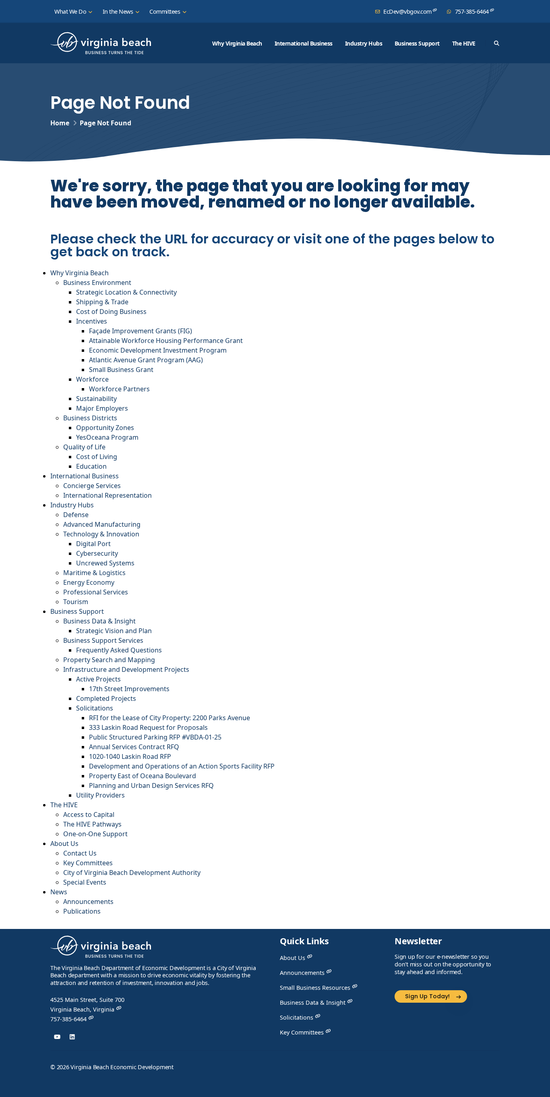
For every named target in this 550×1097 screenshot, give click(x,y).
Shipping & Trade (102, 301)
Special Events (84, 882)
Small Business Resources (316, 987)
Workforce (92, 379)
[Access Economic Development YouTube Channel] (57, 1036)
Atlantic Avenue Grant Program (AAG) (146, 359)
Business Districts (90, 417)
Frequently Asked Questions (119, 650)
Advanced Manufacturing (102, 524)
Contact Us (80, 853)
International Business (304, 43)
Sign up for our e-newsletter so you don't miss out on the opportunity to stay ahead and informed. (443, 964)
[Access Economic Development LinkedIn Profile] (72, 1036)
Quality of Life (84, 447)
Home (59, 122)
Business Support (417, 43)
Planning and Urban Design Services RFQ (151, 785)
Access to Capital (88, 814)
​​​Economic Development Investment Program (158, 350)
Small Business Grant (121, 369)
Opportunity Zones (105, 427)
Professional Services (95, 592)
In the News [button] (118, 11)
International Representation (107, 495)
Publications (82, 911)
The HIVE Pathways (92, 824)
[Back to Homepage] (100, 949)
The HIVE (464, 43)
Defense (76, 514)
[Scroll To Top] (536, 1088)
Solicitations (94, 708)
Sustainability (96, 398)
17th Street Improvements (129, 688)
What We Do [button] (71, 11)
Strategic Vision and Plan (114, 630)
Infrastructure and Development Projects (126, 669)
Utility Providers (100, 795)
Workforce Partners (119, 388)
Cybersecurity (97, 553)
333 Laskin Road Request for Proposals (148, 727)
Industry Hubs (364, 43)
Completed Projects (106, 698)
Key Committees (88, 862)
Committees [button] (165, 11)
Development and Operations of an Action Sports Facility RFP (182, 766)
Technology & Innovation (101, 534)
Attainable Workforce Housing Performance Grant (166, 340)
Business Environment (97, 282)
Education (91, 466)
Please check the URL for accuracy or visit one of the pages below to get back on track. (272, 244)
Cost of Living (97, 456)
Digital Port (93, 543)
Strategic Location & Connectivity (126, 292)
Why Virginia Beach (237, 43)
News (58, 891)
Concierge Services (92, 485)
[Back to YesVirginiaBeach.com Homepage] (100, 43)
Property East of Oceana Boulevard (142, 775)
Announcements (88, 901)
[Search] (496, 43)
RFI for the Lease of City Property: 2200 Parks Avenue (169, 717)
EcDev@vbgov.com (407, 11)
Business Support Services (103, 640)
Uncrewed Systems (105, 563)
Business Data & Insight (99, 621)
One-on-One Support (95, 833)
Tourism (75, 601)
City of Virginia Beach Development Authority (132, 872)
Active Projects (98, 679)
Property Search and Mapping (109, 659)
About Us (64, 843)
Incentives (91, 321)
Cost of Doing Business (111, 311)
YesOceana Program (107, 437)
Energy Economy (88, 582)
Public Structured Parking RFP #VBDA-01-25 (155, 737)
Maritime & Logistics (94, 572)
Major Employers (102, 408)
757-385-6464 (471, 11)
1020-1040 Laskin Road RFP (130, 756)
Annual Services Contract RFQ (134, 746)
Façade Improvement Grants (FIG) (140, 330)
